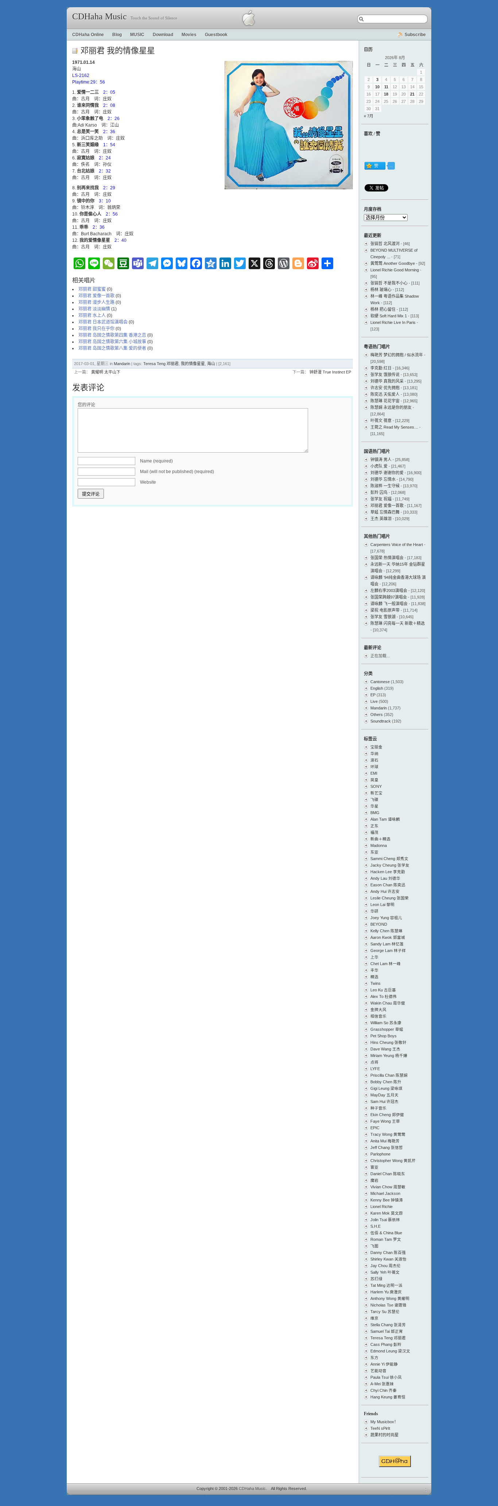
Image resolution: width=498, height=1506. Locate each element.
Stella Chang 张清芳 (388, 1325)
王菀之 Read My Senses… (394, 427)
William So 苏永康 (385, 1023)
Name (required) (156, 461)
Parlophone (380, 1154)
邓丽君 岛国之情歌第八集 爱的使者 (112, 348)
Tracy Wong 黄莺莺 (387, 1134)
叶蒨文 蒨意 (381, 420)
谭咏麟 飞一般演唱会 (389, 603)
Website (148, 482)
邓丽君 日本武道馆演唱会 (103, 322)
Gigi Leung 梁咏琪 (386, 1088)
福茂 (374, 832)
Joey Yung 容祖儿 (386, 917)
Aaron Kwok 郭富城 (387, 937)
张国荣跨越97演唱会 (388, 597)
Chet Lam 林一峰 (385, 963)
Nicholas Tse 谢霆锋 (388, 1305)
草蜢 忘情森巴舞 (385, 512)
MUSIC (137, 34)
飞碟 (374, 799)
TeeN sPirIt (380, 1428)
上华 (374, 957)
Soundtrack (380, 721)
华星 (374, 806)
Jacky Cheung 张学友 (389, 865)
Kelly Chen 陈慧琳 (386, 931)
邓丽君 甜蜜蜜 (92, 289)
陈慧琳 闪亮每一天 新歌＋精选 (397, 623)
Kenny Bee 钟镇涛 (386, 1200)
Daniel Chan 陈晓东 (387, 1174)
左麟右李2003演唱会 (388, 590)
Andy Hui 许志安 (385, 891)
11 (386, 87)
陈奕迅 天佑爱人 (385, 394)
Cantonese (380, 682)
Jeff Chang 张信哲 (386, 1147)
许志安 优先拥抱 (385, 388)
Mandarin (122, 363)
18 (386, 94)
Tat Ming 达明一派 (386, 1285)
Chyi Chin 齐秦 (383, 1390)
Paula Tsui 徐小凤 (386, 1377)
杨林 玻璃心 (381, 289)
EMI (373, 773)
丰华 (374, 970)
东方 (374, 1357)
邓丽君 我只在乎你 (96, 328)
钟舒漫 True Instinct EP (330, 372)
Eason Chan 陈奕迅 (387, 885)
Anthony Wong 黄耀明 (389, 1298)
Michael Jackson (385, 1193)
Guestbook (216, 34)
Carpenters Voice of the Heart (396, 544)
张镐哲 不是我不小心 (389, 283)
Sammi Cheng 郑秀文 (389, 858)
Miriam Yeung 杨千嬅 (388, 1055)
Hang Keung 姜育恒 (387, 1397)
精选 (374, 977)
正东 (374, 826)
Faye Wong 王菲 (385, 1121)
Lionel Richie (381, 1206)
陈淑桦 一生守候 (385, 486)
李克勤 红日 (381, 368)
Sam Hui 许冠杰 (384, 1101)
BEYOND (378, 924)
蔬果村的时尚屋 (384, 1435)
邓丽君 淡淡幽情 (94, 308)
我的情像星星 (193, 363)
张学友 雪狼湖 (383, 617)
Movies (189, 34)
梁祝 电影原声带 (385, 610)
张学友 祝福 (381, 499)
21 (412, 94)
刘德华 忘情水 (383, 479)
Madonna (378, 845)
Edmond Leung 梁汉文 (390, 1351)
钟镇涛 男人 (381, 459)
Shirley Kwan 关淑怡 (388, 1259)
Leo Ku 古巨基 (383, 990)
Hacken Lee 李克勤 (387, 872)
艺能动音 (378, 1370)
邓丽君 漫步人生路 (96, 302)
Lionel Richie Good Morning (394, 270)
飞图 (374, 1246)
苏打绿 (376, 1279)
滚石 (374, 760)
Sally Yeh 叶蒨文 (385, 1272)
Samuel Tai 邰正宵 (386, 1331)
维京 (374, 1318)
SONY (376, 786)
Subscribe (415, 34)
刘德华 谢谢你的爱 (387, 473)
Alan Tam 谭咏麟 (385, 819)
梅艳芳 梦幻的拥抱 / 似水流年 (396, 355)
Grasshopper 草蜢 (386, 1029)
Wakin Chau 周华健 (387, 1003)
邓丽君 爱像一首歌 (96, 295)
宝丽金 (376, 747)
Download (163, 34)
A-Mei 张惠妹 (382, 1384)
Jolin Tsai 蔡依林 (385, 1219)
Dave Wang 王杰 (385, 1049)
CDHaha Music (99, 16)
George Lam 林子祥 (388, 950)
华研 (374, 911)
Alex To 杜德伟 (383, 996)
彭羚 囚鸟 (379, 492)
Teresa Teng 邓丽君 (161, 363)
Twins (375, 983)
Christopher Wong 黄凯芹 (393, 1160)
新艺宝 (376, 793)
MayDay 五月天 (384, 1095)
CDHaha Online (88, 34)
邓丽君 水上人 (92, 315)
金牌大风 (378, 1009)
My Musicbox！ (384, 1422)
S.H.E (375, 1226)
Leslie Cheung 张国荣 (389, 898)
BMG (375, 812)
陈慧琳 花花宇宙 (385, 401)
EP (373, 695)
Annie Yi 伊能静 (384, 1364)
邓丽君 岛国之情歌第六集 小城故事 (112, 341)
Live (374, 701)
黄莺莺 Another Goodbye (392, 263)
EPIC (375, 1128)
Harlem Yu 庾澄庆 (386, 1292)
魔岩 (374, 1180)
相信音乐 (378, 1016)
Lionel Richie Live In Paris (393, 322)
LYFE (375, 1068)
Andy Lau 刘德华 (385, 878)
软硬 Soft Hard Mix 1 (388, 316)
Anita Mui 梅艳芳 (385, 1141)
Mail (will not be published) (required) (177, 471)
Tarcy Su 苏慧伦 (385, 1311)
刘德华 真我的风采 (387, 381)
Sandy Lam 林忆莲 (387, 944)
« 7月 (368, 116)
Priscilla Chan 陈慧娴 (389, 1075)
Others (376, 714)
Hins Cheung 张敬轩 (388, 1042)
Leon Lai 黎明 (382, 904)
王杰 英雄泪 (381, 518)
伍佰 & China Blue (386, 1233)
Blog (117, 34)
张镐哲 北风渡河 (385, 243)
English (376, 688)
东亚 (374, 852)
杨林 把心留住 (383, 309)
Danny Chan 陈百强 (388, 1252)
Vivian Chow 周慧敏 (387, 1187)
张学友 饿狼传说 (385, 374)
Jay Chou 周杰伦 (385, 1265)
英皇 (374, 780)
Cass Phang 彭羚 (385, 1344)
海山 (211, 363)
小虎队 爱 (379, 466)
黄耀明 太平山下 (105, 372)
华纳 (374, 753)
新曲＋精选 (380, 839)
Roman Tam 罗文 (385, 1239)
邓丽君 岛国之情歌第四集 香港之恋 (112, 335)
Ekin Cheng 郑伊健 (387, 1114)
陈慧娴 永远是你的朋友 (391, 407)
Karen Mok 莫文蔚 (386, 1213)
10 (377, 87)
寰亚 (374, 1167)
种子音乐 (378, 1108)
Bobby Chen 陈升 (385, 1082)
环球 (374, 766)
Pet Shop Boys (383, 1036)
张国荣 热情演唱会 (387, 557)
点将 (374, 1062)
